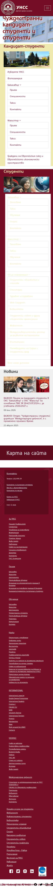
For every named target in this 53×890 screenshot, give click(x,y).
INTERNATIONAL (16, 690)
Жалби (10, 865)
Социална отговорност (17, 550)
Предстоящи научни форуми (19, 674)
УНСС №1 (12, 758)
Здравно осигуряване (21, 296)
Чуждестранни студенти (18, 613)
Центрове (12, 649)
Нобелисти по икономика (18, 682)
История (12, 766)
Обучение (15, 215)
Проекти (12, 652)
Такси (13, 102)
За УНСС (12, 518)
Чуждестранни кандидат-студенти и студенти (23, 27)
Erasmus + (12, 704)
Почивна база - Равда (17, 850)
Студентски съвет (16, 839)
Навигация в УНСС (13, 500)
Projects (11, 719)
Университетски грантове (19, 655)
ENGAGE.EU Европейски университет (22, 787)
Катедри (12, 624)
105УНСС (12, 738)
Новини (11, 755)
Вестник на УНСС (15, 858)
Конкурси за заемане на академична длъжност (26, 661)
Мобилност (16, 325)
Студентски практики (18, 842)
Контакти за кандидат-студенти (20, 485)
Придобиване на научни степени (21, 663)
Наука (11, 632)
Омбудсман (13, 544)
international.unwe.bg (16, 696)
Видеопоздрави (14, 752)
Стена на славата (16, 760)
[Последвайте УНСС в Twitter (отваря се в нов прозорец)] (41, 884)
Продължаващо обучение (18, 580)
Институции (17, 341)
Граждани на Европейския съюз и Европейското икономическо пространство (25, 159)
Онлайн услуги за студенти (20, 809)
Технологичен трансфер (17, 643)
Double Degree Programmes (18, 698)
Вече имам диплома (18, 362)
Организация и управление (18, 638)
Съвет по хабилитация (17, 666)
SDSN (10, 710)
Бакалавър (14, 84)
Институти (13, 646)
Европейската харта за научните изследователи (21, 678)
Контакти (15, 109)
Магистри (12, 574)
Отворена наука (15, 640)
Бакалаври (13, 572)
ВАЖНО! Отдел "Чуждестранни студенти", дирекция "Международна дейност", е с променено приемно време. (27, 418)
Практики (12, 619)
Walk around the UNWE (17, 727)
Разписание (12, 854)
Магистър (13, 120)
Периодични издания (16, 824)
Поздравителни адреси (17, 749)
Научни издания (14, 658)
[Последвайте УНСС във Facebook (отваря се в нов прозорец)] (35, 884)
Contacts (12, 730)
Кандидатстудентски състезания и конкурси (26, 591)
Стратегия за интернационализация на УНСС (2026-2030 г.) (26, 783)
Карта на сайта (11, 884)
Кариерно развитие (16, 835)
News (10, 724)
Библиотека (16, 309)
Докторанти (14, 577)
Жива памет (13, 541)
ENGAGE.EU (13, 707)
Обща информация (18, 274)
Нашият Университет (17, 524)
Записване (15, 202)
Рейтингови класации (17, 536)
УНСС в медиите (15, 558)
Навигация (11, 861)
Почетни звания (15, 538)
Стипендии (16, 289)
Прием (13, 89)
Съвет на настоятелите (18, 547)
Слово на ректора (15, 743)
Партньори (13, 790)
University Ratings (15, 713)
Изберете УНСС (16, 71)
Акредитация (14, 533)
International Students (16, 701)
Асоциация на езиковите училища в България (25, 588)
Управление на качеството (19, 530)
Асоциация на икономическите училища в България (24, 584)
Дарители (12, 553)
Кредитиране (14, 622)
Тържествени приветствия (19, 746)
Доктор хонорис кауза (17, 763)
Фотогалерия (15, 78)
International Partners (16, 716)
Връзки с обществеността (17, 488)
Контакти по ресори (14, 490)
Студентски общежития (19, 827)
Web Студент (17, 302)
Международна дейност (20, 777)
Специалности (17, 96)
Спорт (13, 221)
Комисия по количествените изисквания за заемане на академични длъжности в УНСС (25, 670)
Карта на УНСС (12, 497)
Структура (13, 527)
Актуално (12, 799)
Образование (13, 796)
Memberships (13, 721)
